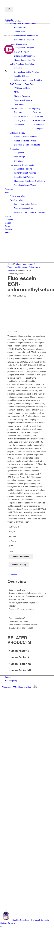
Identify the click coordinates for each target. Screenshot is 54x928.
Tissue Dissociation (18, 43)
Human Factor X (19, 657)
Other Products (16, 108)
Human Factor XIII (20, 670)
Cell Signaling (34, 108)
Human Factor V (19, 651)
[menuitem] (27, 19)
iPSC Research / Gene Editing (23, 84)
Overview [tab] (13, 574)
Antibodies (14, 148)
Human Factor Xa (20, 664)
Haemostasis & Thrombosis (22, 164)
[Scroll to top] (1, 926)
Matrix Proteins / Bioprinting (22, 64)
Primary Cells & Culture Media (23, 23)
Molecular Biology (17, 132)
